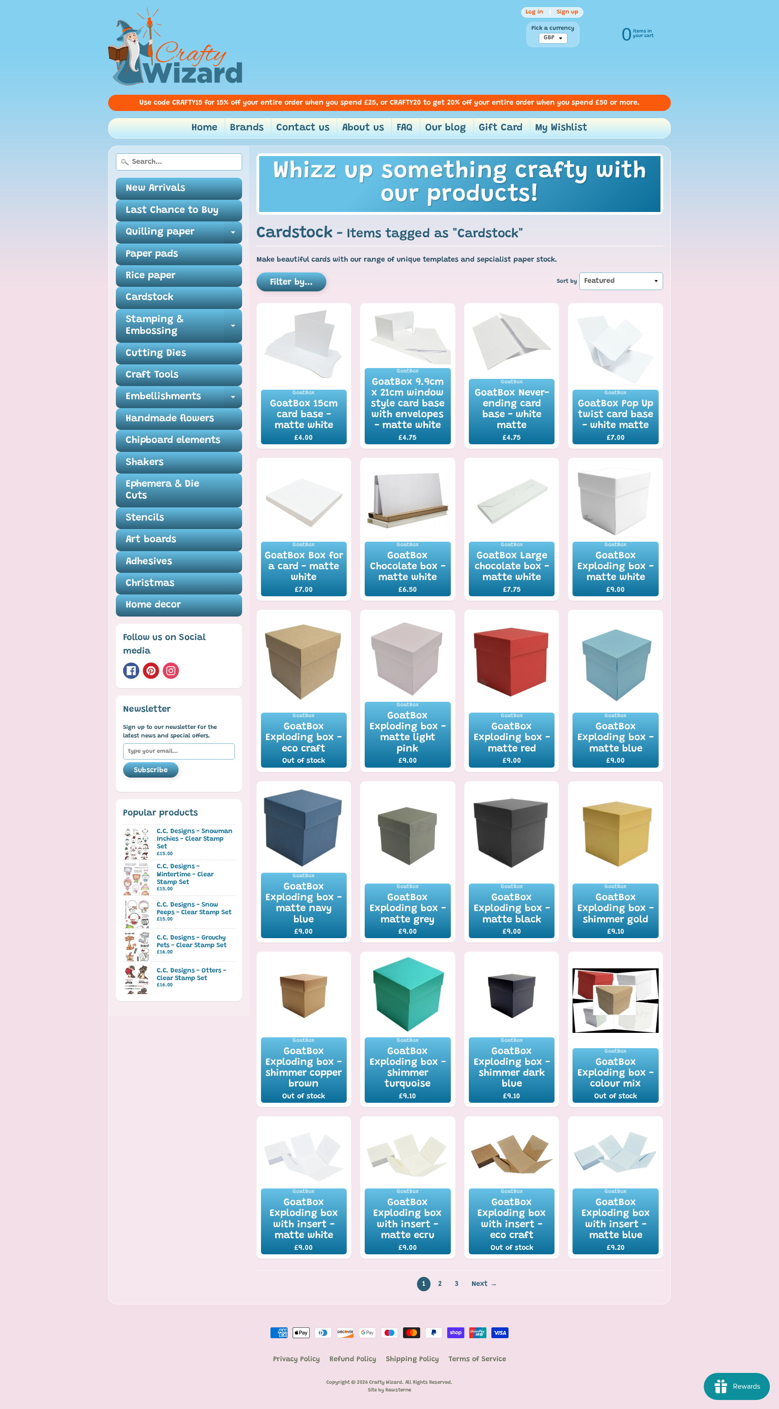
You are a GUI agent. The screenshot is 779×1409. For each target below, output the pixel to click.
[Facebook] (131, 671)
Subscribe (151, 770)
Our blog (445, 128)
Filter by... (291, 282)
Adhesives (149, 562)
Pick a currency (553, 28)
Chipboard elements (173, 441)
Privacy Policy (296, 1359)
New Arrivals (155, 188)
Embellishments (184, 400)
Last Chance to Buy (172, 211)
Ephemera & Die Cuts (162, 490)
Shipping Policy (412, 1359)
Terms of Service (477, 1359)
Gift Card (500, 128)
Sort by (567, 281)
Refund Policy (353, 1359)
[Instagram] (171, 671)
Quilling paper (184, 235)
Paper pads (152, 254)
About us (363, 128)
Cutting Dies (156, 354)
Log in (534, 12)
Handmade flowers (170, 419)
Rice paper (150, 276)
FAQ (404, 128)
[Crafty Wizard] (175, 47)
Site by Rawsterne (389, 1390)
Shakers (145, 463)
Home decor (153, 605)
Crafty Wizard (385, 1382)
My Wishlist (561, 128)
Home (204, 128)
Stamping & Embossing (184, 326)
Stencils (145, 518)
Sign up (567, 12)
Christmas (150, 584)
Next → (484, 1284)
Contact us (303, 128)
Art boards (151, 540)
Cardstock (150, 298)
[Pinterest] (151, 671)
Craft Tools (152, 375)
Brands (247, 128)
